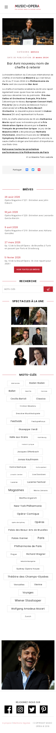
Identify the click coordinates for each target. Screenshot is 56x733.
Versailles (19, 584)
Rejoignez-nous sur (28, 702)
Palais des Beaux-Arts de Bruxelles (28, 529)
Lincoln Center (16, 474)
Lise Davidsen (39, 474)
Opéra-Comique (28, 514)
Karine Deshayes (18, 467)
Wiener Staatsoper (28, 600)
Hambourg (42, 437)
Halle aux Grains (19, 437)
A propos (6, 723)
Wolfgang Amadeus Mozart (28, 608)
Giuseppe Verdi (28, 429)
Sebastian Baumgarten (28, 561)
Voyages (28, 592)
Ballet (12, 390)
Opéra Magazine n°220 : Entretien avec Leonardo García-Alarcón (29, 217)
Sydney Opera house (28, 568)
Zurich (28, 616)
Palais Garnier (20, 538)
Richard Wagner (35, 554)
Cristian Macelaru (28, 406)
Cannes (44, 391)
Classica (41, 398)
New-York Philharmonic (28, 506)
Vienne (38, 584)
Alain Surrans (15, 383)
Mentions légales (21, 723)
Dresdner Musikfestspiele (28, 413)
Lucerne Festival (36, 482)
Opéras (39, 522)
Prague (14, 554)
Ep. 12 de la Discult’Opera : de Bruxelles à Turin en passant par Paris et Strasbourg (28, 247)
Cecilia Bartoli (18, 398)
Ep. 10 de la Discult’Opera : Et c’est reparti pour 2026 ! (28, 262)
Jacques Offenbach (28, 451)
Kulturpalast (41, 467)
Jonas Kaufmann (28, 459)
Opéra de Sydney (18, 522)
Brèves (35, 52)
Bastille (28, 391)
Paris (41, 538)
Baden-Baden (37, 383)
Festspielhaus (38, 421)
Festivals (16, 421)
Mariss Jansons (41, 490)
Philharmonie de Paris (28, 546)
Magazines (16, 490)
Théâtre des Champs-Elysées (28, 576)
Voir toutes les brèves (28, 270)
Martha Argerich (28, 498)
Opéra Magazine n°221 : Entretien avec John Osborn (26, 201)
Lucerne (14, 482)
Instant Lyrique (28, 444)
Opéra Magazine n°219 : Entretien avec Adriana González (28, 232)
